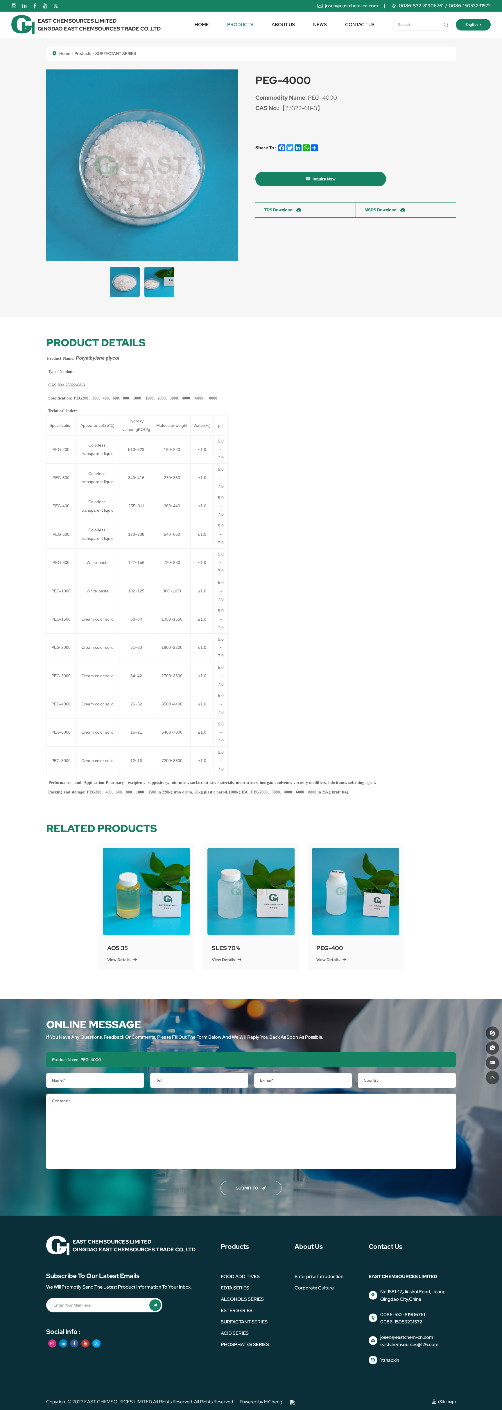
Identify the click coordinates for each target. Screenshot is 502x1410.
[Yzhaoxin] (492, 1033)
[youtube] (45, 6)
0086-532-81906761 (421, 6)
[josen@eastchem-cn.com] (492, 1062)
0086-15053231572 (470, 6)
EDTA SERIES (235, 1288)
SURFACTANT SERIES (244, 1322)
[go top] (492, 1077)
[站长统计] (292, 1402)
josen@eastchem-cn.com (351, 6)
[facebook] (34, 6)
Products (240, 25)
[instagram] (14, 6)
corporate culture (314, 1288)
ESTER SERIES (236, 1310)
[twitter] (55, 6)
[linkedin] (24, 6)
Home (202, 25)
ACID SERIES (235, 1333)
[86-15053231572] (492, 1048)
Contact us (359, 25)
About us (283, 25)
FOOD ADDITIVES (240, 1276)
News (320, 25)
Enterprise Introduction (319, 1276)
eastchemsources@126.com (409, 1344)
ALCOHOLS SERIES (242, 1299)
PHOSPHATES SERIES (245, 1344)
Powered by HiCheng (261, 1402)
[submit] (446, 24)
